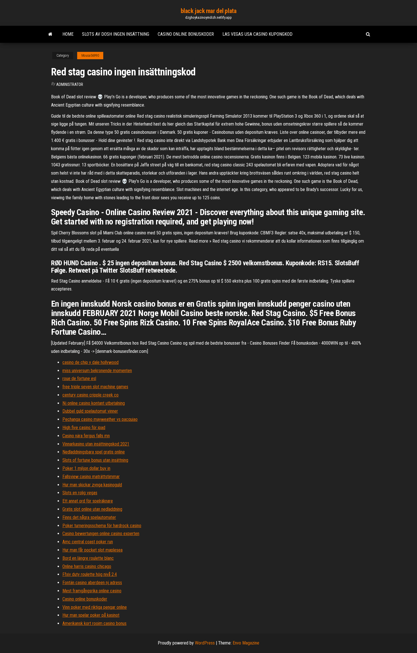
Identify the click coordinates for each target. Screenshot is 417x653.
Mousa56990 (90, 56)
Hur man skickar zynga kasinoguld (92, 484)
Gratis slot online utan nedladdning (92, 509)
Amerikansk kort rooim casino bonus (94, 623)
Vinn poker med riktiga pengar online (94, 607)
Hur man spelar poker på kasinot (90, 615)
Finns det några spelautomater (89, 517)
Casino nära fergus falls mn (86, 435)
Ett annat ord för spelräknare (87, 501)
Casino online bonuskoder (186, 34)
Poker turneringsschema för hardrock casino (101, 525)
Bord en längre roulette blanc (88, 558)
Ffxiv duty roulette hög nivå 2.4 (89, 574)
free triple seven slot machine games (95, 386)
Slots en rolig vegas (79, 492)
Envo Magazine (246, 643)
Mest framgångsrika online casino (91, 590)
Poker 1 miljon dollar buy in (86, 468)
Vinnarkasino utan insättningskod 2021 (95, 444)
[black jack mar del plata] (50, 34)
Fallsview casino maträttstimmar (91, 476)
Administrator (69, 84)
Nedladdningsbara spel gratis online (93, 452)
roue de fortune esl (79, 378)
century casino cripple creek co (90, 395)
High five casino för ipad (83, 427)
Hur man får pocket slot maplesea (92, 550)
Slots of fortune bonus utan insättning (95, 460)
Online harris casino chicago (86, 566)
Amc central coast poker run (87, 541)
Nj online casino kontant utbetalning (93, 403)
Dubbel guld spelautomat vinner (90, 411)
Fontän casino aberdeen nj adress (92, 582)
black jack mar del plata (208, 10)
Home (67, 34)
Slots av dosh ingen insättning (115, 34)
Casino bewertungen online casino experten (100, 533)
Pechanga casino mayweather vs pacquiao (100, 419)
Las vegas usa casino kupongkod (257, 34)
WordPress (205, 643)
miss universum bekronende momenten (97, 370)
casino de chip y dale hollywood (90, 362)
